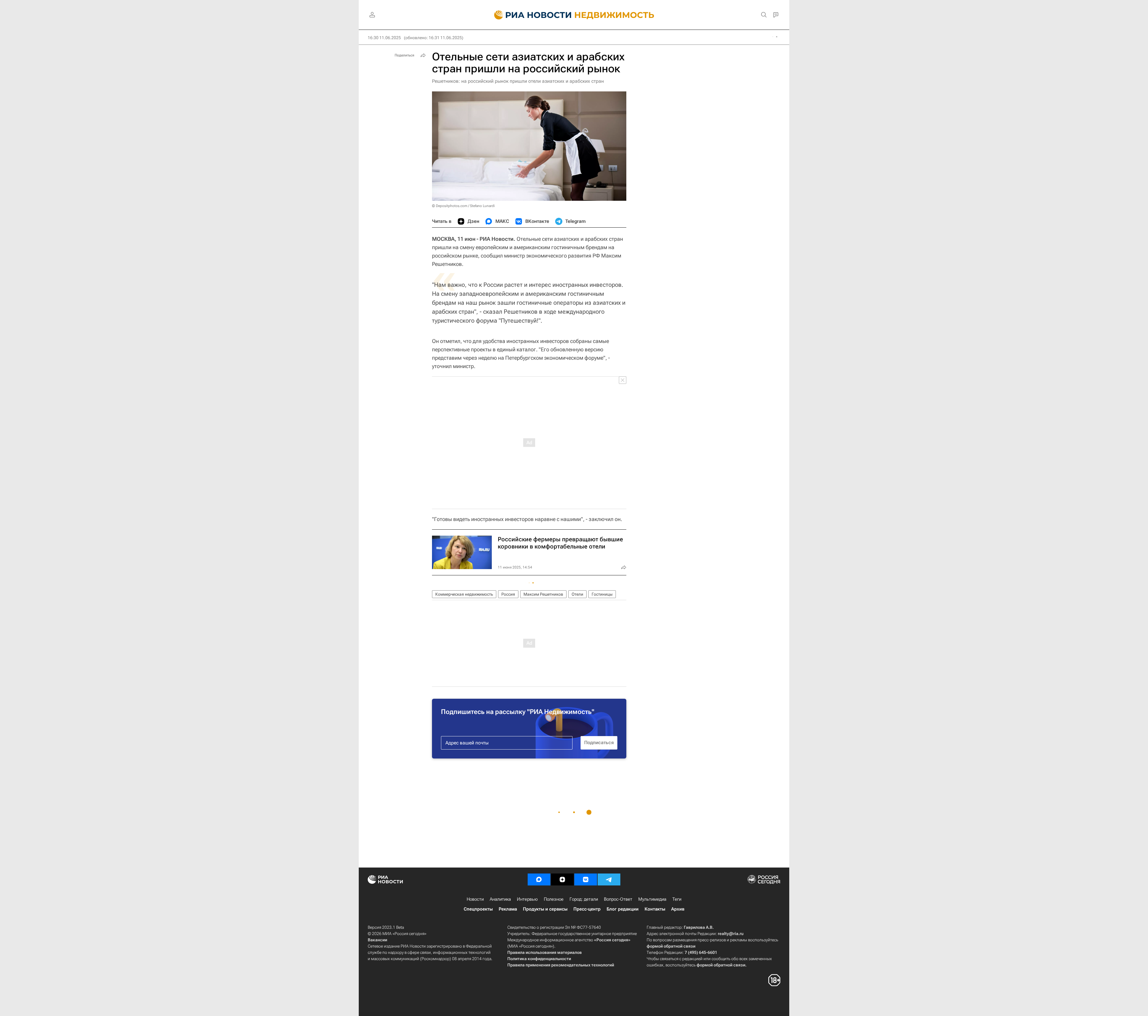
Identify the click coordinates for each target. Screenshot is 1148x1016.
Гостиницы (602, 594)
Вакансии (377, 939)
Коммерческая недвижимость (464, 594)
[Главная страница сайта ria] (529, 15)
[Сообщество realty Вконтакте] (585, 879)
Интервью (527, 899)
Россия (508, 594)
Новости (475, 899)
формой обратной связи (671, 946)
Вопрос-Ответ (618, 899)
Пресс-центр (587, 909)
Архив (677, 909)
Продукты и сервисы (545, 909)
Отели (577, 594)
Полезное (554, 899)
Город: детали (584, 899)
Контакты (655, 909)
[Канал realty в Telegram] (609, 879)
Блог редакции (623, 909)
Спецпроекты (478, 909)
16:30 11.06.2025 (384, 37)
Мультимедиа (652, 899)
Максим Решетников (543, 594)
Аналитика (500, 899)
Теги (676, 899)
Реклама (508, 909)
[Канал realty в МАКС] (539, 879)
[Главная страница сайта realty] (574, 15)
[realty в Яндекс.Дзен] (562, 879)
